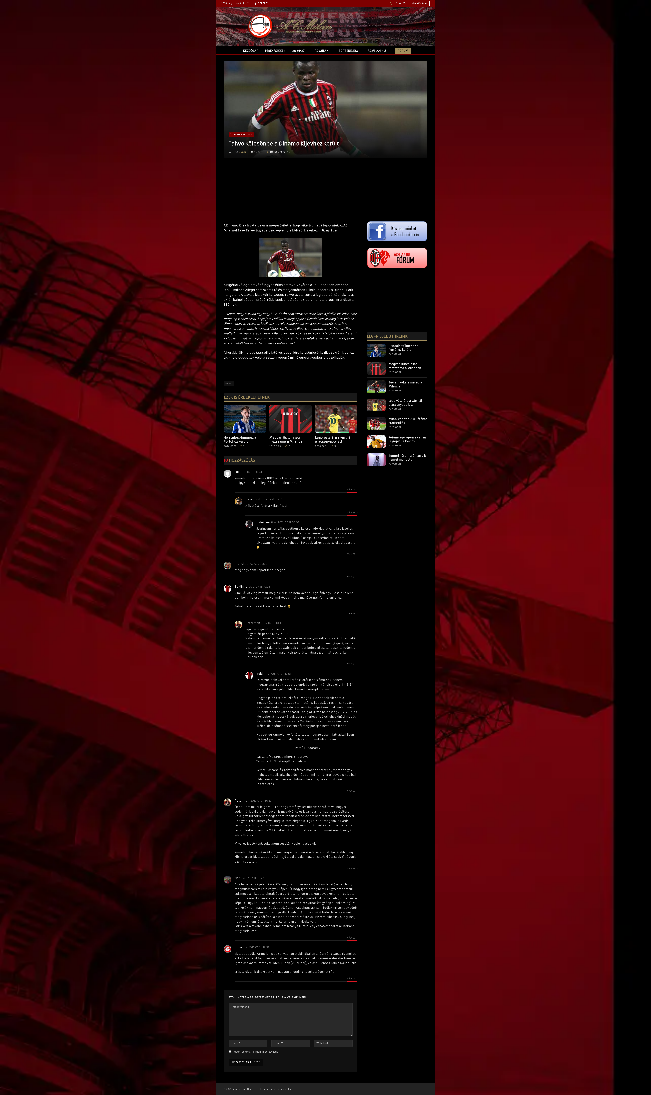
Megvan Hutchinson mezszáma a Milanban (287, 439)
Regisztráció (419, 3)
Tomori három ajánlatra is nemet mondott (407, 457)
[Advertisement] (290, 194)
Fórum (403, 50)
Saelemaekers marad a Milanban (405, 384)
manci (239, 563)
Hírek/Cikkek (275, 50)
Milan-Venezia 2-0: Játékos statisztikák (408, 421)
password (252, 499)
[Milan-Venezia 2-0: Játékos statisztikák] (376, 423)
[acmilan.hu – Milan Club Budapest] (289, 26)
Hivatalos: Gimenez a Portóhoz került (240, 439)
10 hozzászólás (280, 152)
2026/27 (298, 50)
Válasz (351, 489)
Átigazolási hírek (241, 134)
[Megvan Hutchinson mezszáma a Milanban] (290, 419)
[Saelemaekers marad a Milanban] (376, 386)
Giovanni (241, 947)
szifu (238, 878)
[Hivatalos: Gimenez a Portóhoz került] (245, 419)
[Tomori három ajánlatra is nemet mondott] (376, 459)
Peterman (252, 623)
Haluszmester (266, 522)
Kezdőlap (250, 50)
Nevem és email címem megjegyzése (255, 1051)
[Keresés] (390, 3)
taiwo (228, 383)
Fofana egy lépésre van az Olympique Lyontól (407, 439)
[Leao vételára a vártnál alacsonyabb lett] (336, 419)
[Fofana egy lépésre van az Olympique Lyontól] (376, 441)
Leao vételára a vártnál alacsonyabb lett (333, 439)
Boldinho (241, 586)
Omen (242, 152)
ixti (237, 472)
